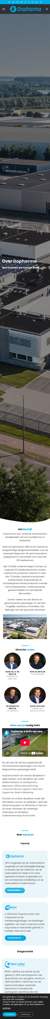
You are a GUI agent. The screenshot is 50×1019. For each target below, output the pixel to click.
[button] (3, 9)
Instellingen (25, 1014)
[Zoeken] (47, 9)
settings (6, 1008)
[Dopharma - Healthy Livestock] (25, 9)
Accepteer (9, 1014)
